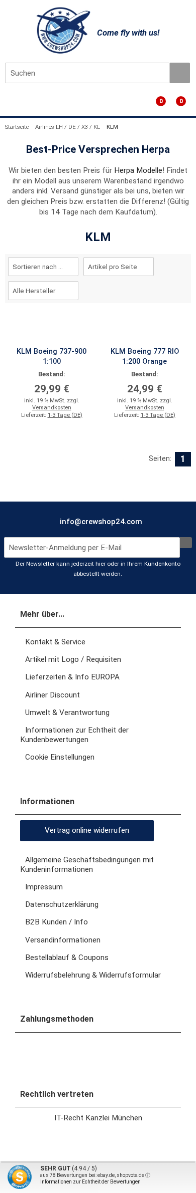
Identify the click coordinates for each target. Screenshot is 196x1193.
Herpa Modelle (138, 170)
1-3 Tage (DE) (65, 415)
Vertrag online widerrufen (87, 830)
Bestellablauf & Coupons (67, 957)
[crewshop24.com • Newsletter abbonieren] (186, 542)
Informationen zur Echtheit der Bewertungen (90, 1181)
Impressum (44, 886)
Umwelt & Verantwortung (67, 712)
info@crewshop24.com (100, 521)
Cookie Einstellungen (59, 757)
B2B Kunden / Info (56, 921)
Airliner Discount (52, 694)
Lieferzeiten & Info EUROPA (72, 676)
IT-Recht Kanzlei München (98, 1117)
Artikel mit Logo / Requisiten (73, 659)
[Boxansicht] (180, 289)
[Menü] (6, 105)
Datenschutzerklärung (62, 904)
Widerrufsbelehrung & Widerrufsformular (93, 975)
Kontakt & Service (55, 641)
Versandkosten (51, 407)
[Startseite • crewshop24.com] (62, 30)
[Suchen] (179, 73)
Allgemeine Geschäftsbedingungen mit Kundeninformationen (87, 864)
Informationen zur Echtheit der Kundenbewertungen (74, 735)
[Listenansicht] (185, 289)
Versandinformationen (63, 939)
